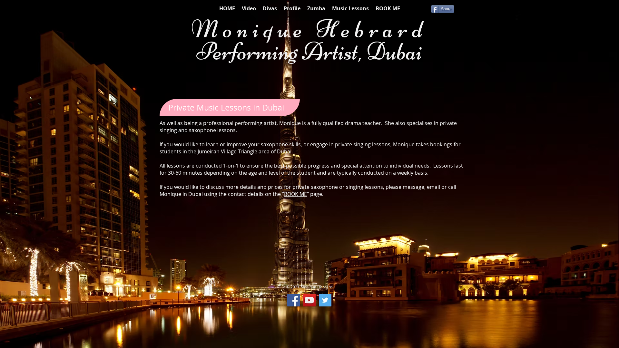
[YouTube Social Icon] (309, 300)
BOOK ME (295, 194)
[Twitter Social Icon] (325, 300)
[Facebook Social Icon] (293, 300)
